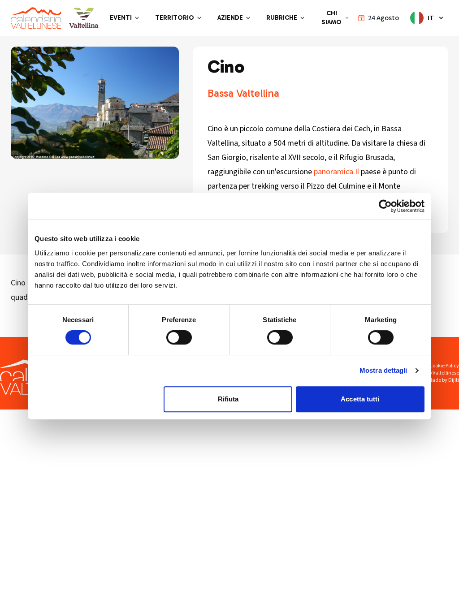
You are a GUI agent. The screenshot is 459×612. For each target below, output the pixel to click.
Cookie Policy (444, 366)
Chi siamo (331, 17)
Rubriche (281, 18)
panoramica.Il (336, 171)
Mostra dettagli (383, 370)
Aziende (230, 18)
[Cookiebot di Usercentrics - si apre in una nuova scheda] (385, 206)
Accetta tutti (360, 399)
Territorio (174, 18)
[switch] (179, 337)
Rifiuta (228, 399)
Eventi (121, 18)
